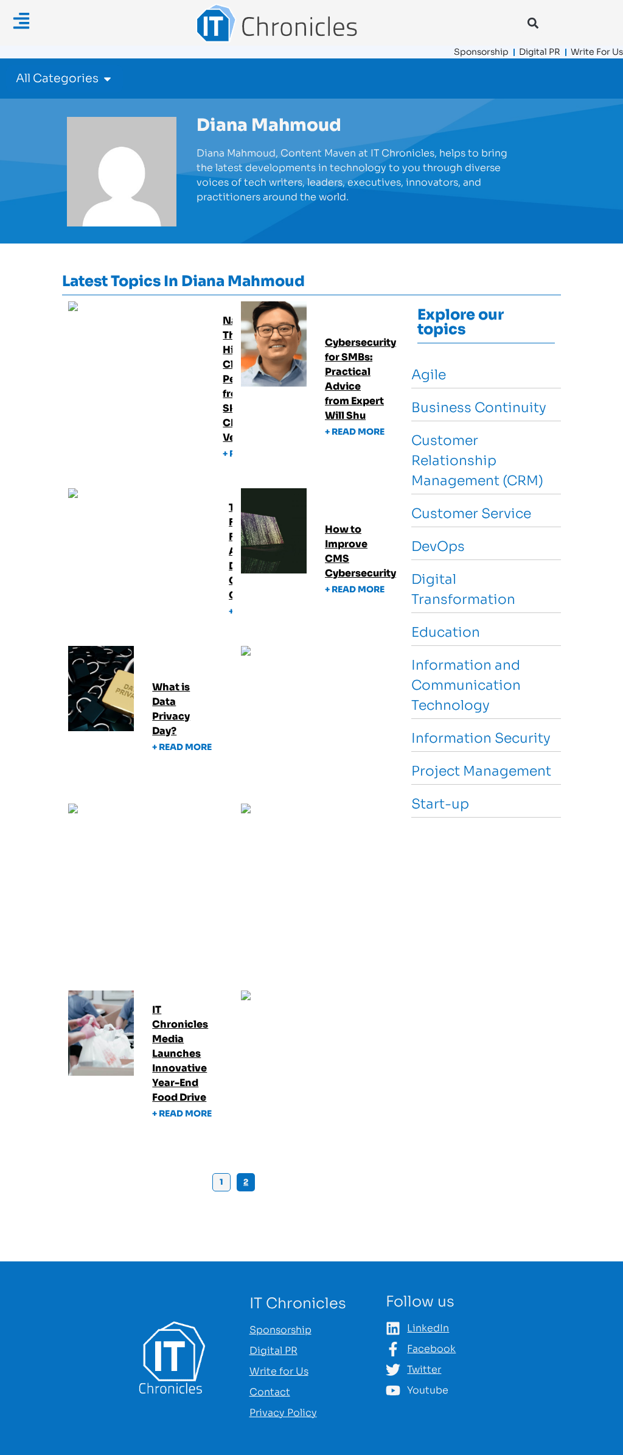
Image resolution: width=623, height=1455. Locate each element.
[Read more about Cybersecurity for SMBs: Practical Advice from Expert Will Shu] (323, 390)
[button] (533, 23)
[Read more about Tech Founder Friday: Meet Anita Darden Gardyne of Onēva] (150, 562)
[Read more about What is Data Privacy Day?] (150, 720)
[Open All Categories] (107, 79)
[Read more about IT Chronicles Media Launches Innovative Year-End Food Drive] (150, 1065)
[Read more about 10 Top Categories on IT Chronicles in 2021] (323, 1065)
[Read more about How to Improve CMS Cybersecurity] (323, 562)
